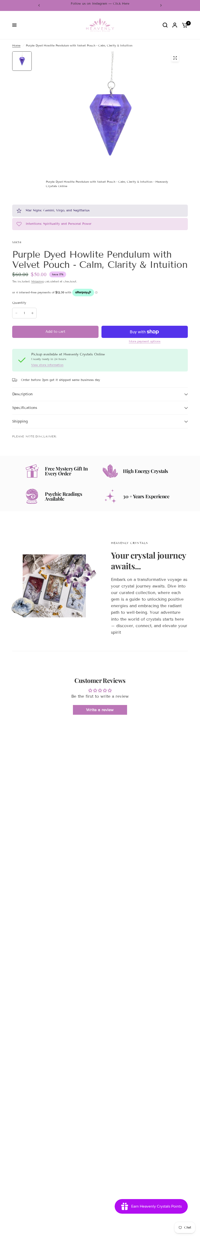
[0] (184, 25)
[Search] (165, 25)
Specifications (24, 408)
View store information (47, 364)
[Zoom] (175, 58)
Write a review (100, 709)
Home (16, 45)
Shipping (37, 281)
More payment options (144, 341)
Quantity (19, 303)
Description (22, 394)
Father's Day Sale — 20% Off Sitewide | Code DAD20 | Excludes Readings (101, 5)
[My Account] (175, 25)
